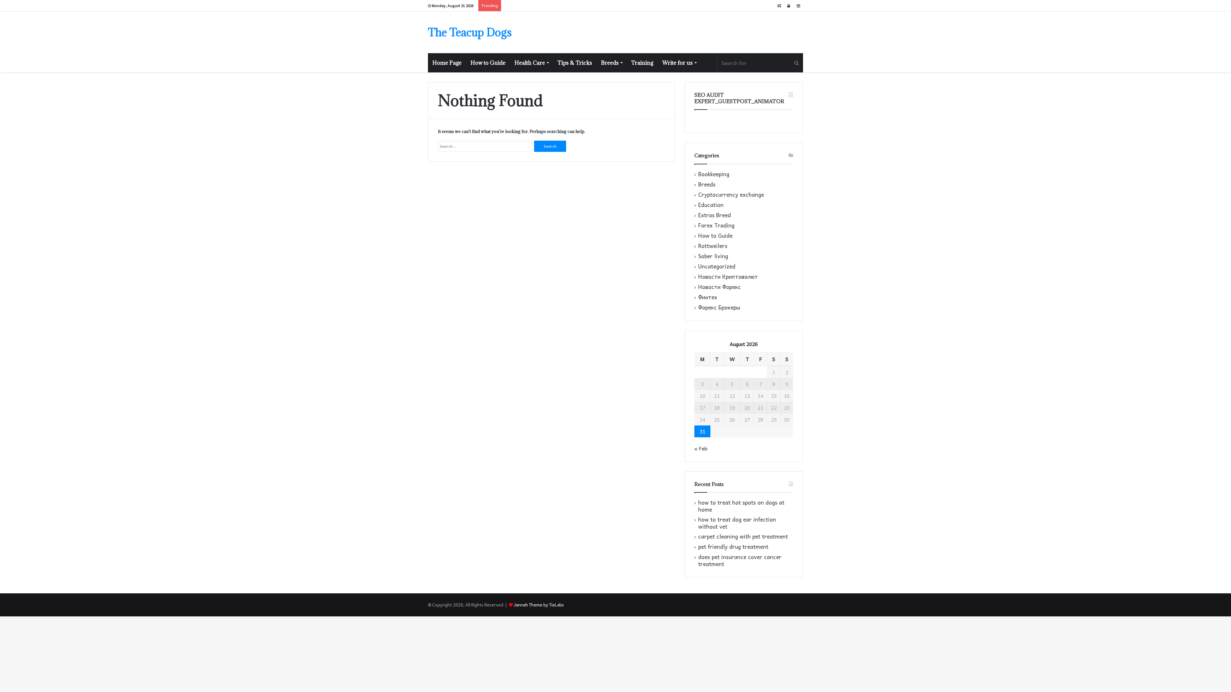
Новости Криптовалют (728, 276)
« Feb (701, 448)
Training (642, 62)
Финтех (707, 297)
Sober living (713, 256)
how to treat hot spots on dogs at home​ (741, 506)
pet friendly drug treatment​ (733, 546)
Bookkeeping (713, 174)
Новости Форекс (719, 287)
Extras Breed (714, 215)
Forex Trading (716, 225)
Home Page (447, 62)
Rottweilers (712, 246)
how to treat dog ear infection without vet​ (737, 523)
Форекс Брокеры (719, 307)
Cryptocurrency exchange (731, 194)
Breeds (610, 62)
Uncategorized (716, 266)
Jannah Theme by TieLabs (539, 604)
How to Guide (488, 62)
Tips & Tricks (574, 62)
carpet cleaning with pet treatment (743, 536)
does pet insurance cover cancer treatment (740, 560)
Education (711, 205)
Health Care (530, 62)
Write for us (677, 62)
